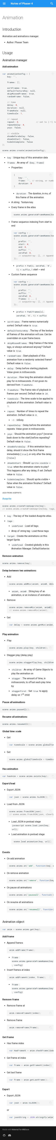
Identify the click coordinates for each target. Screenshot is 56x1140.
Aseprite (6, 498)
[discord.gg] (9, 1135)
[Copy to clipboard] (53, 74)
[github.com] (4, 1135)
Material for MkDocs (20, 1129)
